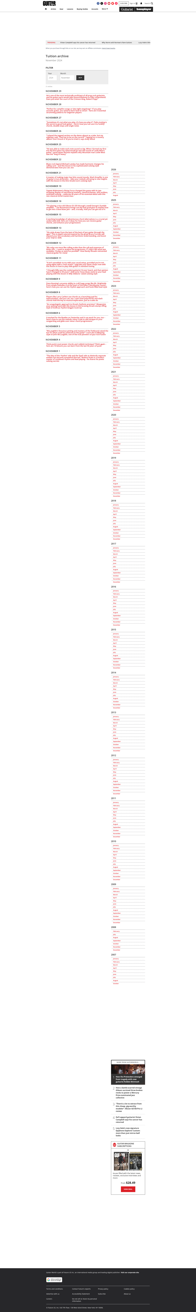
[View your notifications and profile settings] (141, 3)
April (115, 183)
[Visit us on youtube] (109, 3)
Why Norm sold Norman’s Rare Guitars (117, 42)
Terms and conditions (54, 1289)
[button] (149, 3)
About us (127, 1294)
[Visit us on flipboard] (112, 3)
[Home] (46, 9)
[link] (130, 1144)
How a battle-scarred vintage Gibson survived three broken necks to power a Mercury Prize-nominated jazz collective (129, 1092)
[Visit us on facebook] (98, 3)
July (114, 192)
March (115, 180)
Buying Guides (82, 9)
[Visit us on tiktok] (116, 3)
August (115, 195)
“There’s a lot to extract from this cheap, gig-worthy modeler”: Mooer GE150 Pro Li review (129, 1107)
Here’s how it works (108, 48)
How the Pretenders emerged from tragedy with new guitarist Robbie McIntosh (129, 1079)
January (116, 174)
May (114, 186)
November (116, 235)
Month (63, 73)
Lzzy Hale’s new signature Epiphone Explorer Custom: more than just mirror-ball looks (128, 1132)
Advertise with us (52, 1294)
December (116, 238)
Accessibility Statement (81, 1294)
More (104, 9)
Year (50, 73)
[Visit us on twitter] (101, 3)
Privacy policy (103, 1289)
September (117, 229)
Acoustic (95, 9)
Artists (53, 9)
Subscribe (123, 3)
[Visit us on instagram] (105, 3)
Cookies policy (129, 1289)
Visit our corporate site (130, 1272)
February (116, 177)
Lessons (70, 9)
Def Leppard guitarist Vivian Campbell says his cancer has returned (129, 1119)
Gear (61, 9)
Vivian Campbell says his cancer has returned (77, 42)
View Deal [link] (128, 1189)
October (116, 232)
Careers (49, 1299)
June (114, 189)
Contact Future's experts (81, 1289)
